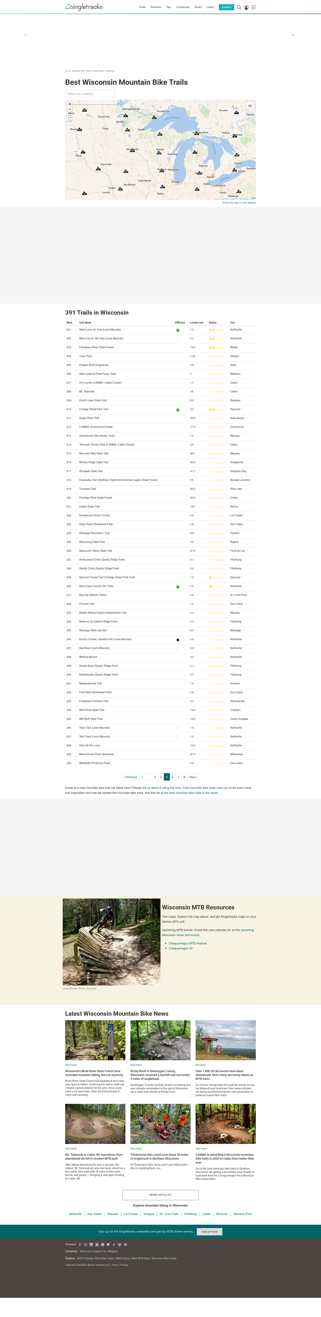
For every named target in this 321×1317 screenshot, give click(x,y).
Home (68, 70)
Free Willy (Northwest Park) (95, 692)
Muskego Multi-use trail (93, 630)
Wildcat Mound (88, 657)
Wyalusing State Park (92, 542)
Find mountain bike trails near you (205, 787)
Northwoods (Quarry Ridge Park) (98, 674)
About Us (85, 1251)
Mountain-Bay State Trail (94, 453)
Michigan (201, 1064)
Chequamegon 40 (181, 948)
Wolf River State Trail (91, 710)
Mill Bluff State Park (91, 719)
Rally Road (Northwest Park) (96, 524)
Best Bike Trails (104, 1258)
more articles (161, 1194)
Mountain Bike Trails (81, 70)
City (232, 322)
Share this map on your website (239, 202)
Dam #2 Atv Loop (89, 745)
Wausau (112, 1214)
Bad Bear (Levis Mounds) (94, 648)
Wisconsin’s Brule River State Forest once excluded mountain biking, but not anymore (94, 1073)
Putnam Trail (86, 604)
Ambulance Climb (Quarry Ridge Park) (102, 559)
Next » (193, 777)
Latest (210, 7)
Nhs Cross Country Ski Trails (96, 586)
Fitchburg (190, 1214)
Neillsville (75, 1214)
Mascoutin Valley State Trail (95, 551)
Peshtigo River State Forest (95, 497)
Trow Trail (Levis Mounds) (94, 727)
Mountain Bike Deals (164, 1258)
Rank (69, 322)
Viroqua (149, 1214)
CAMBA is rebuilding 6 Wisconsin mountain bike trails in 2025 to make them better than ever (225, 1158)
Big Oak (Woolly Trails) (92, 595)
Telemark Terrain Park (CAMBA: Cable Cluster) (107, 444)
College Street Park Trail (93, 409)
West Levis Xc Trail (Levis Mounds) (100, 329)
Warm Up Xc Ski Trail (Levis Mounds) (101, 338)
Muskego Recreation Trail (94, 533)
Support (226, 7)
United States (98, 70)
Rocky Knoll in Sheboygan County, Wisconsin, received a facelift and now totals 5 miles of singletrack (160, 1075)
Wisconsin (110, 70)
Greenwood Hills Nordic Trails (97, 435)
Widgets (113, 1251)
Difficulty (180, 322)
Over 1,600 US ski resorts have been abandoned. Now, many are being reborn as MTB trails (224, 1075)
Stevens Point (242, 1214)
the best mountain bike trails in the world (191, 792)
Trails (142, 7)
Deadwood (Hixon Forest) (94, 515)
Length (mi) (196, 322)
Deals (198, 7)
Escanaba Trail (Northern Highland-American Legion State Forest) (118, 480)
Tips (168, 7)
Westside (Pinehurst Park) (94, 763)
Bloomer (222, 1214)
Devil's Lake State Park (93, 400)
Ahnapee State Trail (91, 471)
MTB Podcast (85, 1258)
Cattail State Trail (89, 506)
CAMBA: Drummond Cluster (96, 427)
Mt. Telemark (86, 391)
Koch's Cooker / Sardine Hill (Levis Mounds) (105, 639)
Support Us (99, 1251)
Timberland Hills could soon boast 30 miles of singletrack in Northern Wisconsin (159, 1156)
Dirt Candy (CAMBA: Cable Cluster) (100, 382)
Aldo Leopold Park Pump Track (97, 374)
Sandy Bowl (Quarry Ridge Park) (98, 666)
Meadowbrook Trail (90, 683)
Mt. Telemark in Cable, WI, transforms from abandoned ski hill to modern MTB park (94, 1156)
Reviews (156, 7)
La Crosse (131, 1214)
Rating (213, 322)
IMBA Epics (123, 1258)
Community (183, 7)
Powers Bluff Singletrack (94, 365)
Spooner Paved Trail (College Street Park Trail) (107, 577)
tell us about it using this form (161, 787)
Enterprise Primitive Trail (93, 701)
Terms (115, 1264)
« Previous (130, 777)
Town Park (85, 356)
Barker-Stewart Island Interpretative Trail (103, 612)
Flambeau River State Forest (96, 347)
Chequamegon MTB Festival (188, 943)
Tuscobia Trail (87, 489)
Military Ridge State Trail (93, 462)
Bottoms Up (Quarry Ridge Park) (98, 621)
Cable (206, 1214)
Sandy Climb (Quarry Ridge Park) (99, 568)
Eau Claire (94, 1214)
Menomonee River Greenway (96, 754)
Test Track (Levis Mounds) (94, 736)
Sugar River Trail (89, 418)
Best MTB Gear (141, 1258)
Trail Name (85, 322)
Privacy (124, 1264)
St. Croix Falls (169, 1214)
